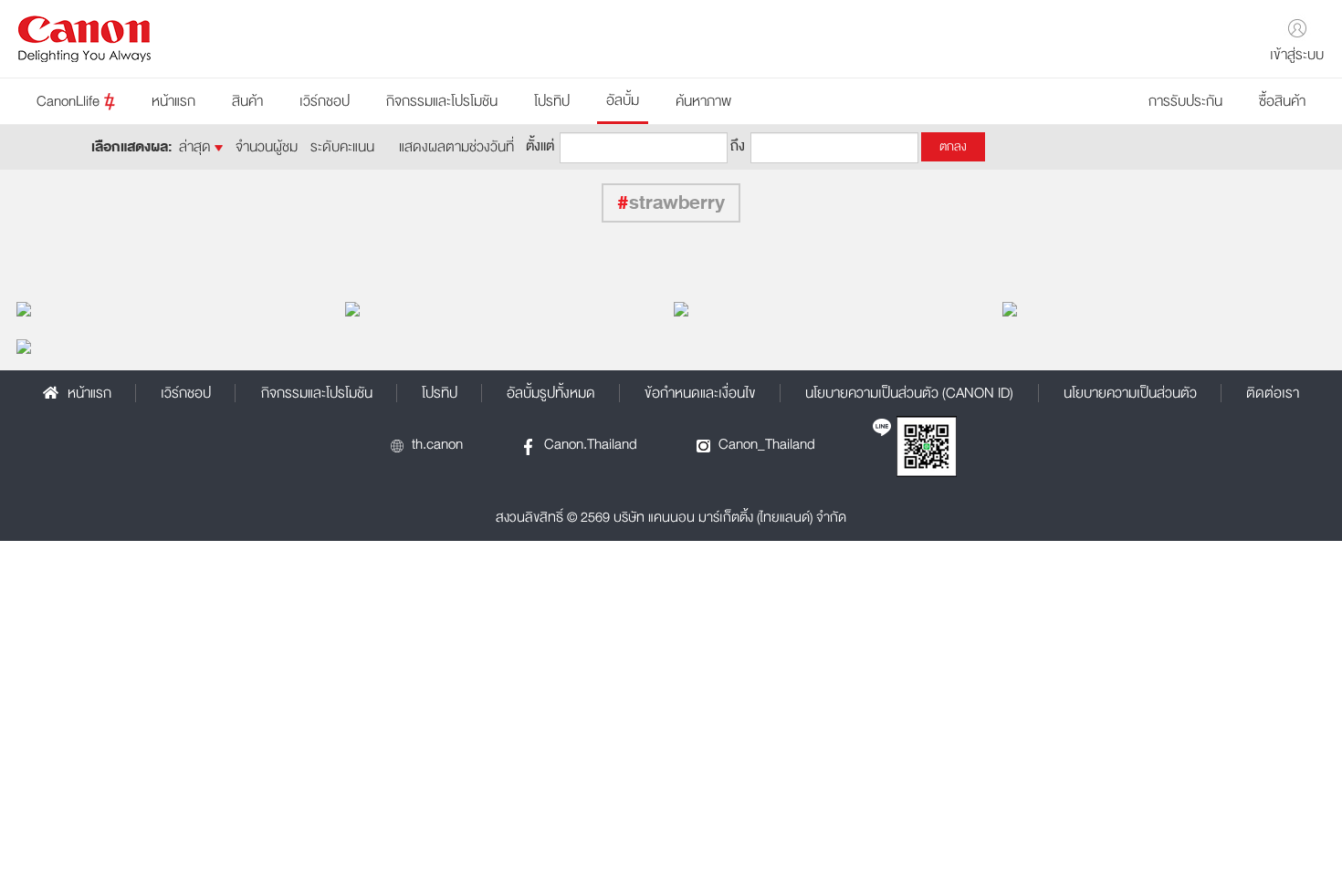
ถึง (737, 144)
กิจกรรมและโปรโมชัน (442, 101)
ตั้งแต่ (540, 144)
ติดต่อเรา (1272, 393)
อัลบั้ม (622, 100)
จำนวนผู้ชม (267, 147)
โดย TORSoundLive (405, 308)
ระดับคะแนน (342, 147)
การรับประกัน (1185, 101)
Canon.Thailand (590, 444)
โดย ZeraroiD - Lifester (1072, 308)
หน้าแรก (173, 101)
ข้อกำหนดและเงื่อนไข (700, 393)
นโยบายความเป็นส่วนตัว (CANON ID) (909, 393)
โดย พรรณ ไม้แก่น (70, 308)
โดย (690, 308)
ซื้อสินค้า (1282, 101)
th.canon (437, 444)
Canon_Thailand (766, 444)
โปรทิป (552, 101)
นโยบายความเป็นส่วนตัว (1130, 393)
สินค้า (247, 101)
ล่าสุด (197, 147)
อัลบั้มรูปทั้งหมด (551, 393)
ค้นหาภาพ (703, 101)
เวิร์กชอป (324, 101)
